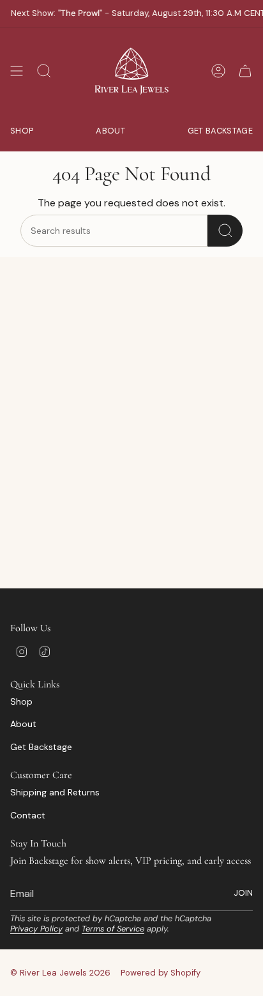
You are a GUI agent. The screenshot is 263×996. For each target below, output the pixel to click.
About (23, 724)
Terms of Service (113, 928)
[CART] (245, 71)
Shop (21, 701)
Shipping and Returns (55, 792)
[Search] (225, 231)
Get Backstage (41, 747)
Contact (27, 815)
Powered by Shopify (160, 972)
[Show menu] (16, 71)
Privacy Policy (36, 928)
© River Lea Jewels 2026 (60, 972)
